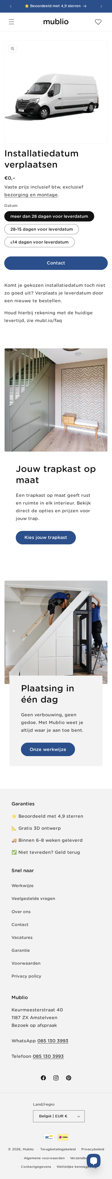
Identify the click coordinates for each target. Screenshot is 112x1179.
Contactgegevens (36, 1167)
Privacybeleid (92, 1149)
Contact (56, 263)
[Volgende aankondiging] (101, 6)
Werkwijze (22, 885)
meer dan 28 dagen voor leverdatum (49, 216)
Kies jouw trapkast (45, 537)
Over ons (20, 911)
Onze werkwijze (48, 749)
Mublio (28, 1149)
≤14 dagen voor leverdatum (39, 242)
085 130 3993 (52, 1040)
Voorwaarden (25, 963)
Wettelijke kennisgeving (77, 1167)
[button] (11, 21)
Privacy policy (26, 976)
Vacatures (21, 937)
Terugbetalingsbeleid (58, 1149)
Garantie (20, 950)
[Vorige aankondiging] (10, 6)
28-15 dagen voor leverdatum (41, 229)
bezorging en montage (31, 194)
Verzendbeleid (82, 1158)
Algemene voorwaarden (44, 1158)
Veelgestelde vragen (33, 898)
